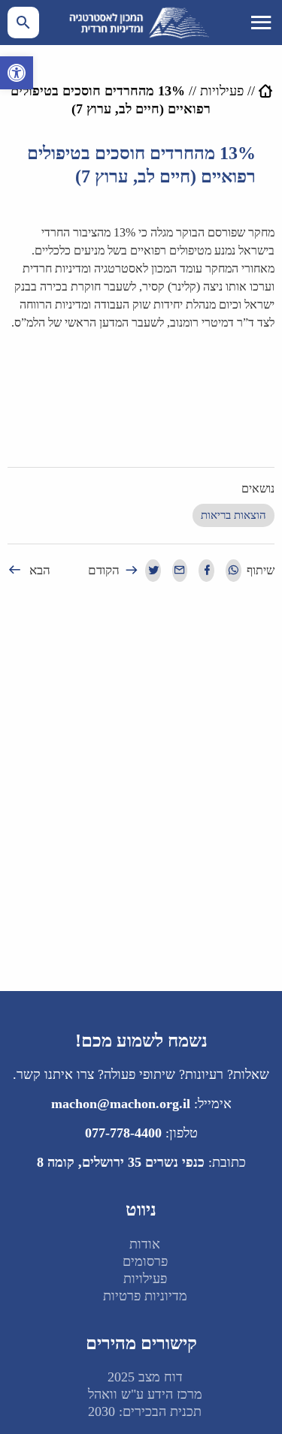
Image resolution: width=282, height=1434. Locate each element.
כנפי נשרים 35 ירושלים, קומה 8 (121, 1162)
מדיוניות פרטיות (145, 1295)
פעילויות (222, 90)
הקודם (104, 570)
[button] (16, 72)
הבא (39, 570)
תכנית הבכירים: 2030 (145, 1411)
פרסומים (145, 1261)
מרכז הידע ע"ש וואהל (145, 1394)
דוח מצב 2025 (145, 1376)
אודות (144, 1244)
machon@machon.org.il (120, 1103)
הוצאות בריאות (233, 515)
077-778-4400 (123, 1132)
